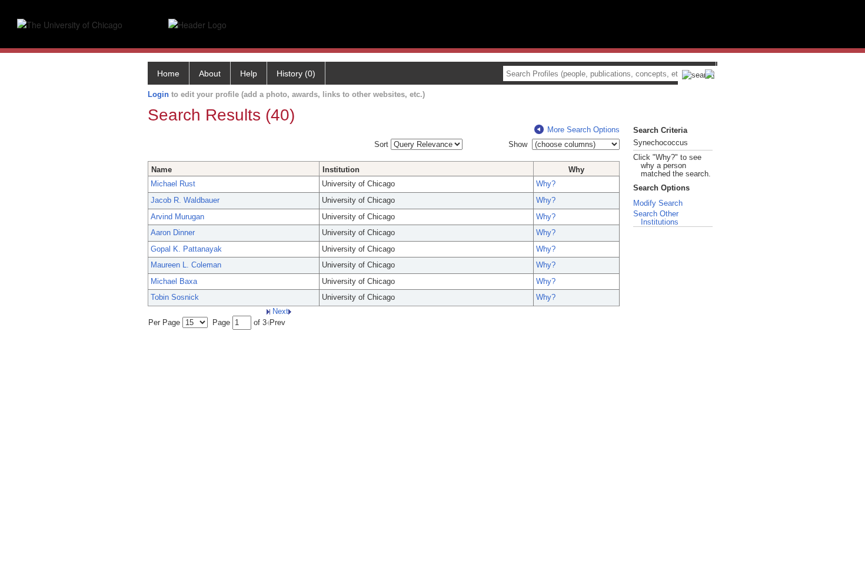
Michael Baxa (174, 281)
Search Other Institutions (655, 217)
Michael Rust (173, 183)
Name (161, 169)
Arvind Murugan (177, 216)
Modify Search (658, 203)
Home (168, 73)
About (210, 73)
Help (248, 73)
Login (158, 94)
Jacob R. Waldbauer (185, 200)
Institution (341, 169)
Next (279, 311)
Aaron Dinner (173, 232)
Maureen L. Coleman (186, 264)
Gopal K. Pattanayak (186, 249)
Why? (545, 183)
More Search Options (583, 129)
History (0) (296, 73)
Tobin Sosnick (175, 297)
